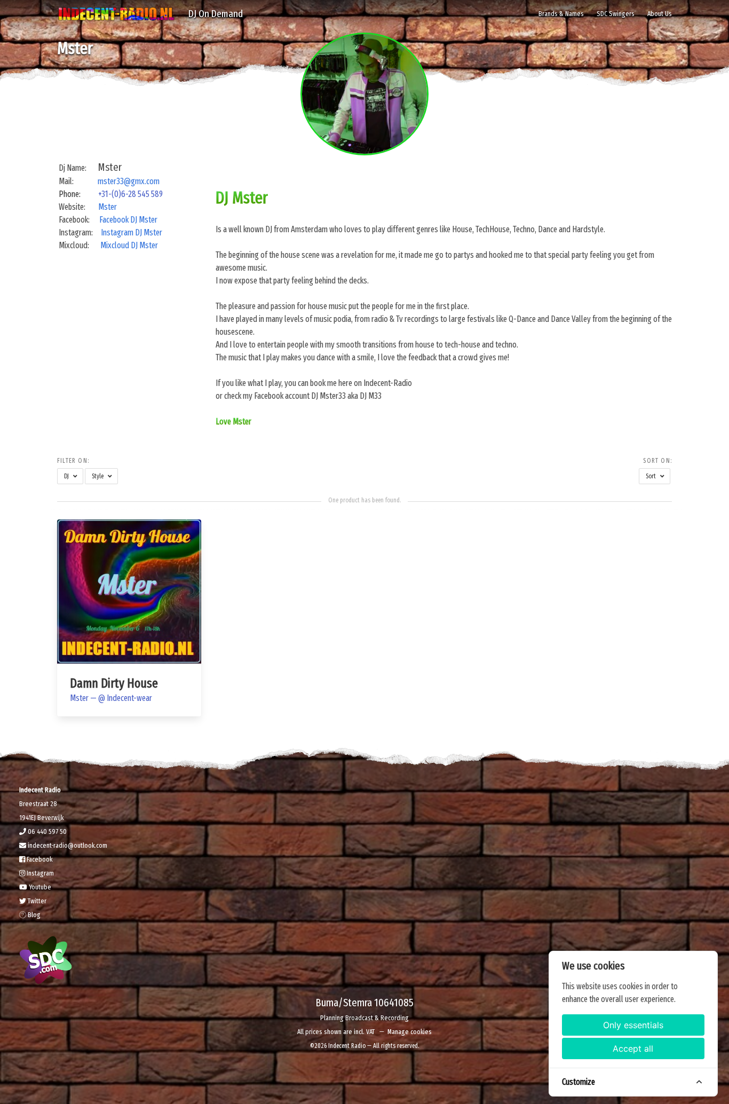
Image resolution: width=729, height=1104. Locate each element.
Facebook (38, 859)
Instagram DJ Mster (132, 232)
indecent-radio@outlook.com (66, 845)
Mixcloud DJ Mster (129, 245)
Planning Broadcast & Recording (364, 1018)
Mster (107, 207)
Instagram (39, 873)
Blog (33, 915)
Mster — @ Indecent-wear (111, 698)
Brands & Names (561, 14)
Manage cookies (409, 1032)
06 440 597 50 (46, 831)
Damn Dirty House (114, 683)
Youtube (39, 887)
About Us (659, 14)
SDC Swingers (616, 14)
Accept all (633, 1048)
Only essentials (633, 1025)
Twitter (36, 901)
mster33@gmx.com (129, 181)
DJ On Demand (215, 13)
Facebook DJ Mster (128, 220)
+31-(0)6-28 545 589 (130, 194)
